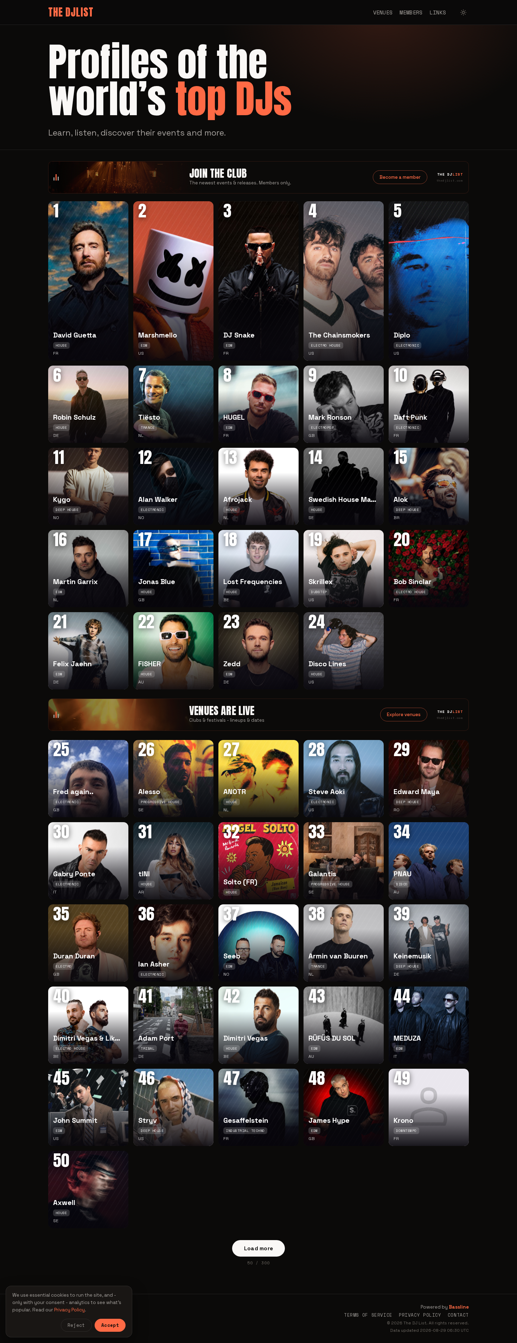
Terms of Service (368, 1315)
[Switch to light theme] (463, 12)
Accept (110, 1325)
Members (411, 12)
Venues (383, 12)
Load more (258, 1248)
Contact (458, 1315)
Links (438, 12)
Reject (76, 1325)
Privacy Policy (420, 1315)
